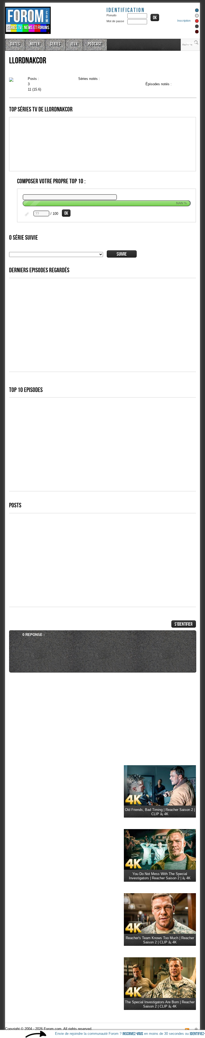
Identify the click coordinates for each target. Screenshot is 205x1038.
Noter (35, 44)
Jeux (74, 44)
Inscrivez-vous (133, 1033)
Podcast (95, 44)
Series (55, 44)
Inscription (184, 20)
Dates (15, 44)
